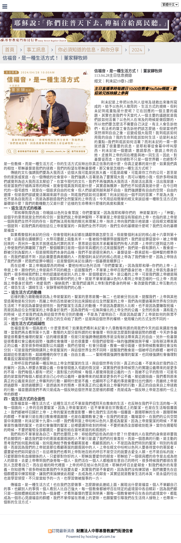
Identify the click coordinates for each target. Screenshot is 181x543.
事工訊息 (36, 49)
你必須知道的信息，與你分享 (88, 49)
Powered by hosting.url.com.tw (90, 536)
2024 (137, 49)
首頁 (9, 49)
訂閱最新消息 (63, 531)
